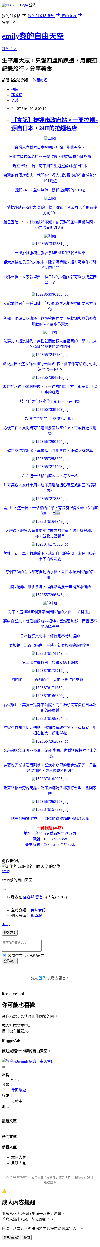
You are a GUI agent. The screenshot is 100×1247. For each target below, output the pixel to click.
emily (6, 871)
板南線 (36, 916)
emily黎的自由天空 (33, 36)
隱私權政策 (82, 1177)
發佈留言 (10, 961)
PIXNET (22, 1177)
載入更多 (10, 933)
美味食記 (38, 910)
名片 (15, 100)
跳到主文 (9, 49)
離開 (27, 1238)
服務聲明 (50, 1182)
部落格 (16, 95)
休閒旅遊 (40, 80)
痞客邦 (28, 897)
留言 (39, 897)
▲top (6, 924)
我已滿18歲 (11, 1238)
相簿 (15, 89)
